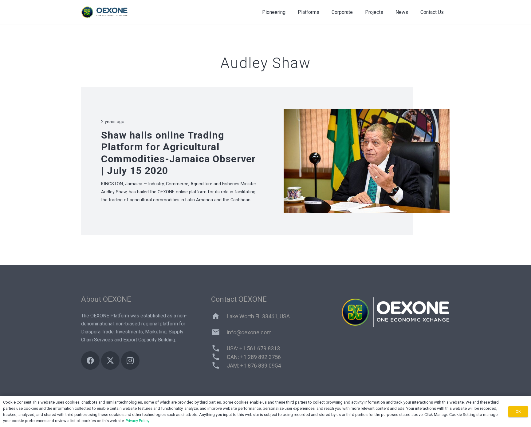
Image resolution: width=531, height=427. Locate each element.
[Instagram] (130, 360)
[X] (110, 360)
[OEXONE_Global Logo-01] (105, 12)
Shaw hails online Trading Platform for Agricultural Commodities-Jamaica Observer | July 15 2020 (178, 152)
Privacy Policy (137, 420)
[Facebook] (90, 360)
